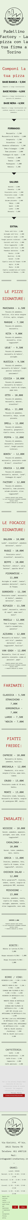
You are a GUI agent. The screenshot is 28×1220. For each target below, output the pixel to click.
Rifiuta (23, 1207)
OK (15, 1207)
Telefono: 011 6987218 (14, 1151)
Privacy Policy (16, 1093)
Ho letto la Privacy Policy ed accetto (14, 1095)
